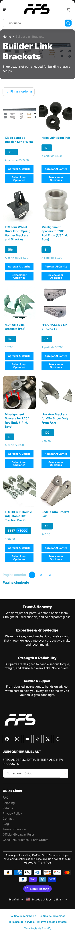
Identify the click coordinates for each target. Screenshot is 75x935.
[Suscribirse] (64, 773)
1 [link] (32, 574)
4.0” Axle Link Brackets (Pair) (15, 327)
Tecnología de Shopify (37, 928)
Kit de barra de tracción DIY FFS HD (19, 140)
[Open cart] (68, 9)
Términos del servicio (22, 921)
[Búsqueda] (68, 23)
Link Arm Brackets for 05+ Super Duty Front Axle (55, 418)
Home (7, 36)
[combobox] (37, 23)
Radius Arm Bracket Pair (55, 514)
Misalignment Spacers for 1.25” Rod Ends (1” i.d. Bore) (17, 420)
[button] (5, 9)
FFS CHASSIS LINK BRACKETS (54, 327)
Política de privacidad (52, 915)
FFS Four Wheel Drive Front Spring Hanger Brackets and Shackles (17, 233)
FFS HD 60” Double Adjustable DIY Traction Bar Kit (18, 516)
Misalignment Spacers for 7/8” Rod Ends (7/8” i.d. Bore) (55, 233)
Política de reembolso (23, 915)
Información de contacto (52, 921)
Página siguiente (16, 582)
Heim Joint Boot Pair (56, 138)
